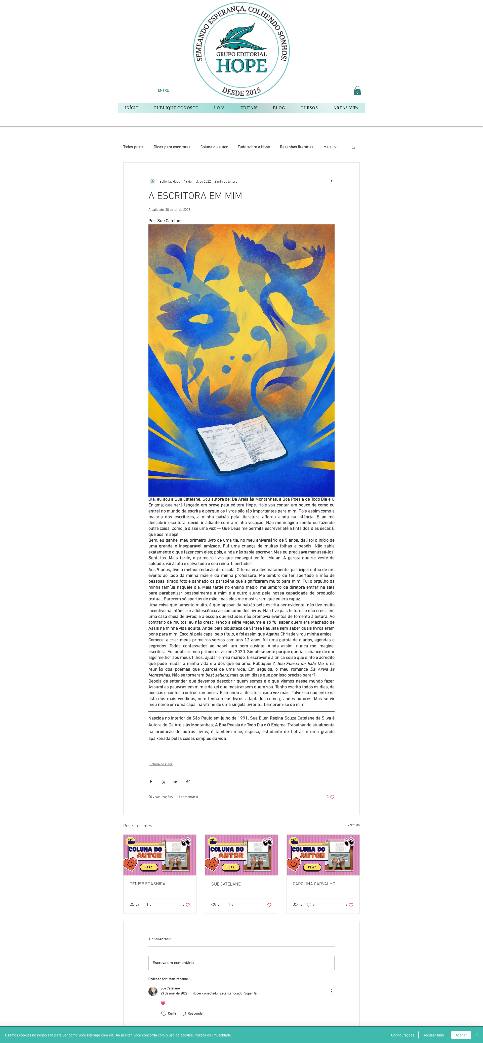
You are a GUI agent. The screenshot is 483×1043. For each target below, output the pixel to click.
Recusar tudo (433, 1034)
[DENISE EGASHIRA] (160, 855)
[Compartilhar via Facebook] (150, 781)
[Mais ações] (332, 182)
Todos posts (133, 147)
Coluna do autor (214, 147)
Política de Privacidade (213, 1034)
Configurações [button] (402, 1034)
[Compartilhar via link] (187, 781)
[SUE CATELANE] (241, 855)
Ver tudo (353, 825)
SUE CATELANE (226, 884)
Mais (328, 147)
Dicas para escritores (172, 147)
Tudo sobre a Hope (254, 147)
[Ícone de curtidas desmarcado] (163, 1014)
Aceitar (461, 1034)
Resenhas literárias (296, 147)
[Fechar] (477, 1035)
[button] (357, 90)
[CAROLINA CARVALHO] (323, 855)
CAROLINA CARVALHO (314, 884)
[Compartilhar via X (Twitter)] (163, 781)
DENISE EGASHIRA (148, 884)
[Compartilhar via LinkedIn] (175, 781)
